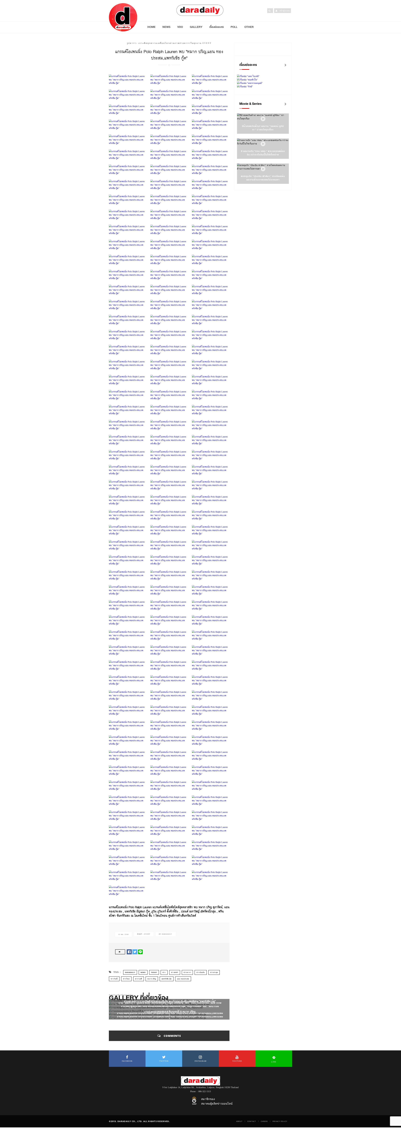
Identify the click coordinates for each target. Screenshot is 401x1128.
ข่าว (164, 972)
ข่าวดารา (187, 972)
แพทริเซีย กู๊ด (166, 979)
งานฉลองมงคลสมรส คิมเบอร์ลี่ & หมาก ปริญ (169, 1011)
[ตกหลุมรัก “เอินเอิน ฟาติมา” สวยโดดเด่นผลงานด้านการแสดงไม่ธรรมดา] (263, 169)
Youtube (237, 1061)
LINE (273, 1062)
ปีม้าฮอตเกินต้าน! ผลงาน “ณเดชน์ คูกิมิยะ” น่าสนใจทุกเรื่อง (263, 127)
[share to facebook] (129, 952)
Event (147, 934)
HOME (151, 27)
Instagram (201, 1061)
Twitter (163, 1061)
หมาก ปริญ (151, 979)
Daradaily (130, 972)
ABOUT (239, 1121)
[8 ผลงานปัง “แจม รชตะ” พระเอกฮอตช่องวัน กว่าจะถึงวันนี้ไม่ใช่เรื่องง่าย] (263, 144)
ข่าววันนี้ (114, 979)
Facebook (127, 1061)
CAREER (264, 1121)
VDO (180, 27)
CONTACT (251, 1121)
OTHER (249, 27)
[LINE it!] (140, 952)
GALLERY (196, 27)
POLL (234, 27)
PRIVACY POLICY (280, 1121)
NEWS (166, 27)
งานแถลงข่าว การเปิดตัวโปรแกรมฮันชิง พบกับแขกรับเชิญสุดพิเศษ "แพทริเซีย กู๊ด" (170, 1001)
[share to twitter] (134, 952)
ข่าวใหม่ (126, 979)
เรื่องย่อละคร (216, 27)
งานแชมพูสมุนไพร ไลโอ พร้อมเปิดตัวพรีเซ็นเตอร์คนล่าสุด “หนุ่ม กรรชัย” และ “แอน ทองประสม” (170, 1008)
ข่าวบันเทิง (200, 972)
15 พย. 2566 (123, 934)
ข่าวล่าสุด (214, 972)
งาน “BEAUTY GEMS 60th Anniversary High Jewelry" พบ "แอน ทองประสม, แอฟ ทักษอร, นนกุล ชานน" (169, 1004)
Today (154, 972)
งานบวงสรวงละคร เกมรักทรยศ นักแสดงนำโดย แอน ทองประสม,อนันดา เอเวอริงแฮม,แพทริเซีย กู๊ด (170, 1015)
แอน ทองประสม (183, 979)
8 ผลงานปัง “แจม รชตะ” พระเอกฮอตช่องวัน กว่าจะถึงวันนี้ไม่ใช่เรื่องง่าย (263, 152)
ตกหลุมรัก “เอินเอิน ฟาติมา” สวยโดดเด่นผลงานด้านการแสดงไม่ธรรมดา (263, 177)
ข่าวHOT (174, 972)
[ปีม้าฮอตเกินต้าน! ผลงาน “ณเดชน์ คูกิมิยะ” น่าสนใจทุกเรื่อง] (263, 119)
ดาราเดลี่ (138, 979)
